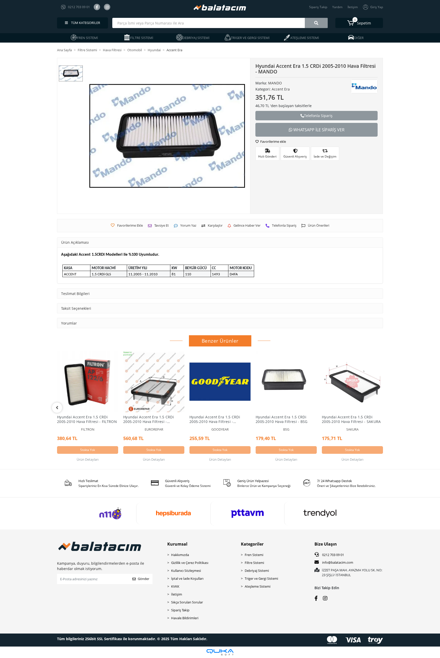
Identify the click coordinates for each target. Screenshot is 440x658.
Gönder (143, 578)
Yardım (337, 7)
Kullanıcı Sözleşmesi (186, 570)
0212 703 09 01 (332, 554)
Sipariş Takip (318, 7)
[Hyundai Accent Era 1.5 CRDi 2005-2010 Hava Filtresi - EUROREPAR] (153, 381)
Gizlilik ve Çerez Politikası (189, 562)
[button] (359, 23)
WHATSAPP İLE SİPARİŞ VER (318, 130)
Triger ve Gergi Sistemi (261, 578)
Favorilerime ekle (272, 141)
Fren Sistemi (254, 554)
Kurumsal (177, 544)
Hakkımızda (180, 554)
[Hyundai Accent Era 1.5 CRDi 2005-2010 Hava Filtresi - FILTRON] (87, 381)
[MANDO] (364, 86)
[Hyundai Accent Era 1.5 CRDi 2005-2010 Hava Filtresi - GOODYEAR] (220, 381)
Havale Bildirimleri (184, 618)
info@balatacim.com (337, 562)
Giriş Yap (376, 7)
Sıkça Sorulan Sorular (187, 602)
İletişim (353, 7)
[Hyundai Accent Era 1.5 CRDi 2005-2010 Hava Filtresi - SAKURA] (352, 381)
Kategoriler (252, 544)
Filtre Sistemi (254, 562)
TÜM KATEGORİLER (85, 22)
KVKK (175, 586)
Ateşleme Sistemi (257, 586)
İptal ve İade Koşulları (187, 578)
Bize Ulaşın (325, 544)
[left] (57, 407)
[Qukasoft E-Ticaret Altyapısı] (220, 652)
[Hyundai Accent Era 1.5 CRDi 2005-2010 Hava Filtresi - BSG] (286, 381)
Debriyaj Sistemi (257, 570)
